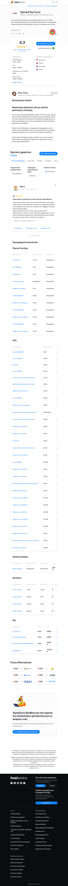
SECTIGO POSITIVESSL (19, 637)
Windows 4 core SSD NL (20, 547)
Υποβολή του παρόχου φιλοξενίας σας (20, 830)
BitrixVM (15, 365)
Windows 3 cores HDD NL (20, 498)
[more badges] (56, 34)
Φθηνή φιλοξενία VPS (42, 835)
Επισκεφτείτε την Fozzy (46, 43)
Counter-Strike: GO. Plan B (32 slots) (23, 448)
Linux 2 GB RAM (17, 371)
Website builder (17, 568)
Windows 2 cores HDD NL (20, 455)
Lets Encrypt (16, 631)
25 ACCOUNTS (17, 597)
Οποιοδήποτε (17, 173)
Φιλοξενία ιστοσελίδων (42, 817)
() (45, 228)
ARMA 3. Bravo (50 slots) (20, 490)
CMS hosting (16, 274)
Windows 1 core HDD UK (20, 426)
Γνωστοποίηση (15, 838)
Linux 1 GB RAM (17, 358)
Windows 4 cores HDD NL (20, 519)
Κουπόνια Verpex (15, 876)
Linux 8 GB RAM (17, 462)
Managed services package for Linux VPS (24, 412)
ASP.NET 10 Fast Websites (20, 317)
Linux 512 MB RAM (18, 352)
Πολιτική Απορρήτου (16, 845)
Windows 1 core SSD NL (20, 433)
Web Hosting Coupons (17, 859)
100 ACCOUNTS (17, 611)
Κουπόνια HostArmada (17, 866)
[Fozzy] (14, 13)
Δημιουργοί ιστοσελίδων (43, 849)
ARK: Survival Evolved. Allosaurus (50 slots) (25, 483)
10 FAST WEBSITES (18, 310)
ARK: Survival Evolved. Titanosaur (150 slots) (26, 540)
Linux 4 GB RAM (17, 398)
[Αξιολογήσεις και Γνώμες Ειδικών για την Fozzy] (12, 33)
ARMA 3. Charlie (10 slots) (20, 391)
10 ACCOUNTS (17, 589)
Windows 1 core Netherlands (21, 405)
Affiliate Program (15, 826)
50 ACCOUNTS (17, 604)
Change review (32, 228)
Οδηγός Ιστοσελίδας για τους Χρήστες (19, 821)
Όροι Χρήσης (14, 849)
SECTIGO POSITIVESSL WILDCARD (23, 643)
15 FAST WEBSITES (18, 324)
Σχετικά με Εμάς (15, 813)
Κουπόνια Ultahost (16, 873)
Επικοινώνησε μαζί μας (17, 817)
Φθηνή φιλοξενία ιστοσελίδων (44, 828)
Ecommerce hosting (18, 281)
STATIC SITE (16, 260)
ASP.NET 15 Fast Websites (20, 331)
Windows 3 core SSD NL (20, 512)
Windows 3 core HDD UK (20, 505)
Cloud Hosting (39, 838)
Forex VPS (16, 441)
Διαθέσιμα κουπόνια (46, 48)
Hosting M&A (46, 803)
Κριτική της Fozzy (30, 11)
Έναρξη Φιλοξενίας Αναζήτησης (27, 732)
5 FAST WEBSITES (18, 295)
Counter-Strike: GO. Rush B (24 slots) (24, 419)
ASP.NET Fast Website (19, 288)
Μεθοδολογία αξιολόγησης (35, 6)
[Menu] (56, 2)
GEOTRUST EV (17, 650)
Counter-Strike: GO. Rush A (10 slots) (24, 377)
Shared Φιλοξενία (40, 824)
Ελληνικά (51, 171)
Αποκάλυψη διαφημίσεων (51, 6)
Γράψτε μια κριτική (49, 153)
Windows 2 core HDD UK (20, 469)
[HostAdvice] (17, 2)
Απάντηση (19, 228)
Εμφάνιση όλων (17, 82)
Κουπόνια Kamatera (16, 862)
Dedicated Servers (41, 842)
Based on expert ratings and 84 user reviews (22, 50)
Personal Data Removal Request (20, 842)
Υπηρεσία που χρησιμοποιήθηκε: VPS (24, 220)
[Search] (53, 2)
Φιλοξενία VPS (39, 831)
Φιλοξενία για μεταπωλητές (43, 845)
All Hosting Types (40, 813)
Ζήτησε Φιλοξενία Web (17, 835)
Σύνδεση (52, 785)
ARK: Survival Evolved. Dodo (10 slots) (24, 384)
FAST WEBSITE (17, 267)
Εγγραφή (40, 785)
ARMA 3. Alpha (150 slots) (20, 533)
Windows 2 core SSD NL (20, 476)
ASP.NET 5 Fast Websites (20, 303)
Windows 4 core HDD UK (20, 526)
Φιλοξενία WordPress (42, 821)
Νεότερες (32, 175)
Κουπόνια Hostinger (16, 869)
